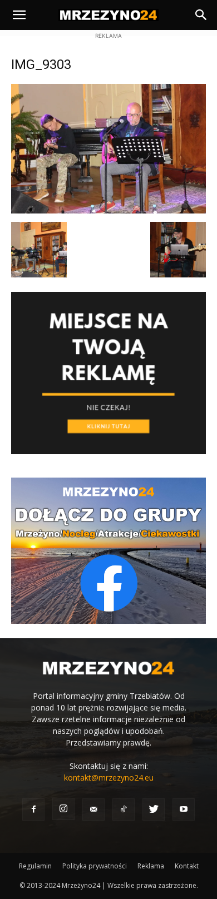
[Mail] (93, 809)
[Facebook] (33, 809)
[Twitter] (153, 809)
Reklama (150, 866)
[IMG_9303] (108, 210)
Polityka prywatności (94, 866)
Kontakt (187, 866)
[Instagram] (63, 809)
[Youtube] (183, 809)
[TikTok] (123, 809)
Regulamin (35, 866)
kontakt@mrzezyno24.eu (109, 777)
